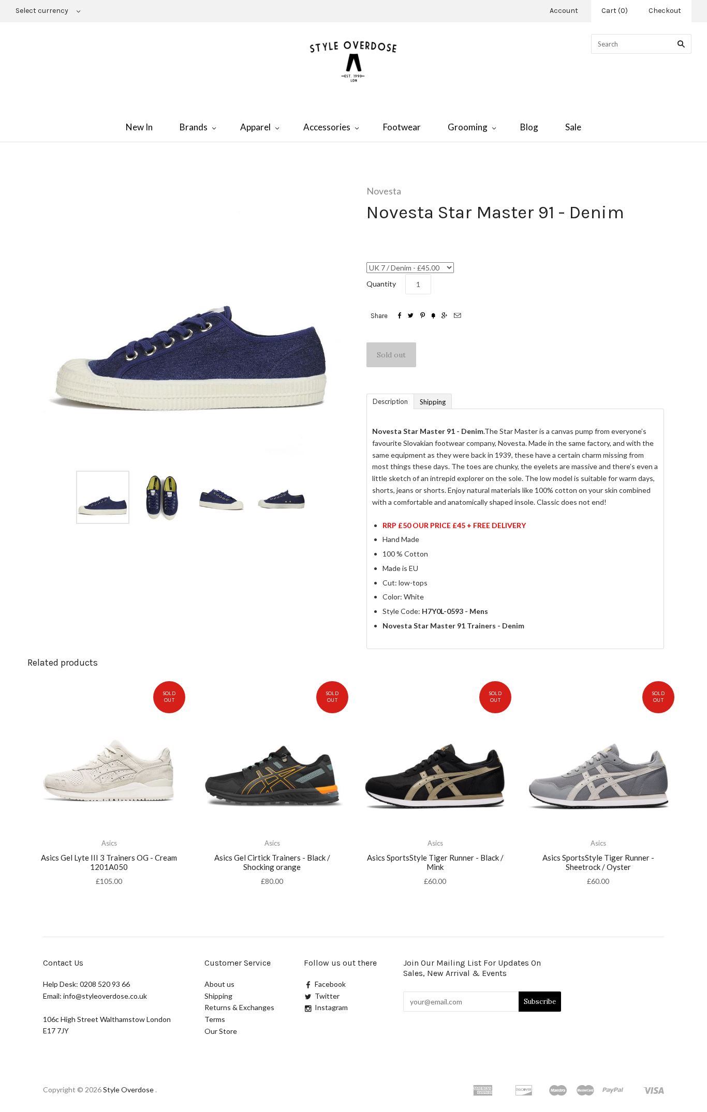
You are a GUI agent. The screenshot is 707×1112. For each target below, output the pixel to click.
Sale (573, 127)
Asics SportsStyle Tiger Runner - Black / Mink (435, 862)
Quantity (381, 283)
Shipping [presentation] (433, 402)
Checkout (665, 10)
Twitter (327, 995)
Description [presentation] (390, 401)
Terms (214, 1019)
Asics (109, 843)
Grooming (468, 127)
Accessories (326, 127)
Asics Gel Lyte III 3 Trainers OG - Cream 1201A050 (109, 862)
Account (564, 10)
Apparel (255, 127)
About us (219, 984)
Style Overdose (129, 1089)
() (614, 10)
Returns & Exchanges (239, 1007)
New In (139, 127)
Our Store (220, 1031)
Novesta (383, 191)
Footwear (402, 127)
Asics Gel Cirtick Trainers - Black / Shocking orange (272, 862)
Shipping (218, 995)
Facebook (330, 984)
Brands (194, 127)
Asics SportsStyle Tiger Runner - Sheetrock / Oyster (598, 862)
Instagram (331, 1007)
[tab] (390, 401)
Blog (529, 127)
